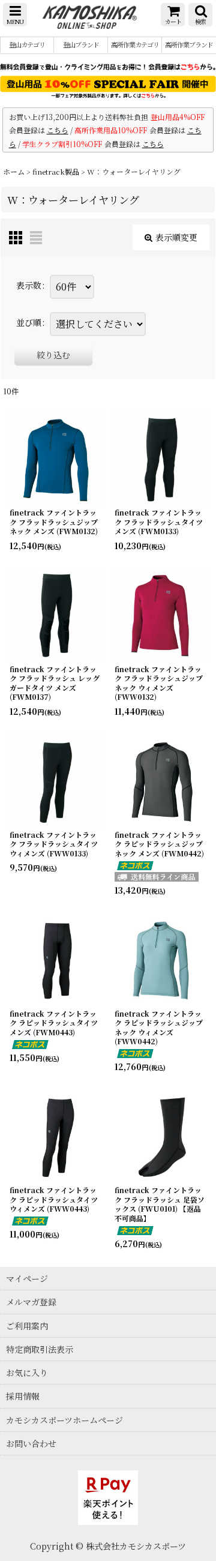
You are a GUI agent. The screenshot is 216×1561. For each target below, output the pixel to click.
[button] (15, 14)
